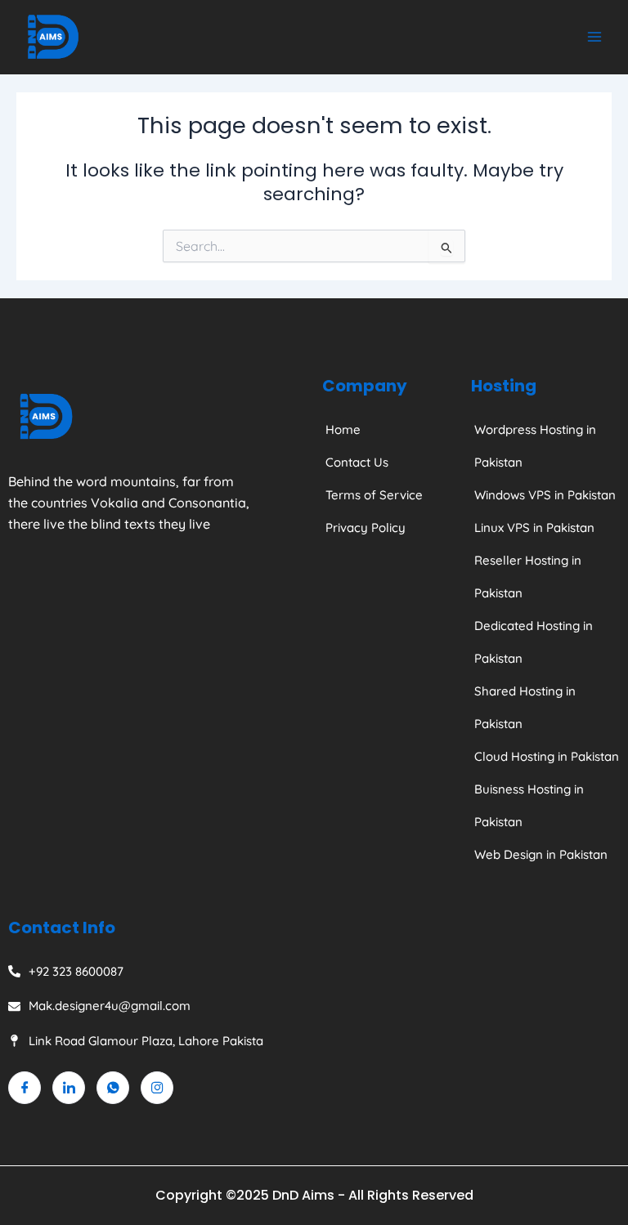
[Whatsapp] (112, 1087)
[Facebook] (24, 1087)
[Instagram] (157, 1087)
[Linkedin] (68, 1087)
